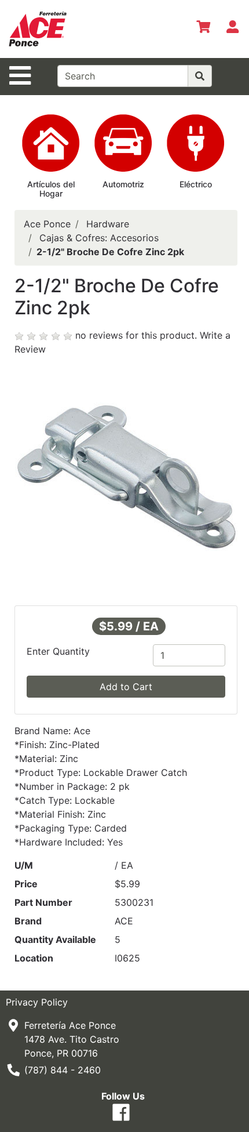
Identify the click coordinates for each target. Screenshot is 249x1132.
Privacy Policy (37, 1002)
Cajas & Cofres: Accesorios (99, 238)
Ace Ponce (47, 224)
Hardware (107, 224)
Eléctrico (196, 184)
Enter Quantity (58, 651)
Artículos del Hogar (51, 189)
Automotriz (123, 184)
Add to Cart (126, 686)
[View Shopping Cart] (203, 29)
